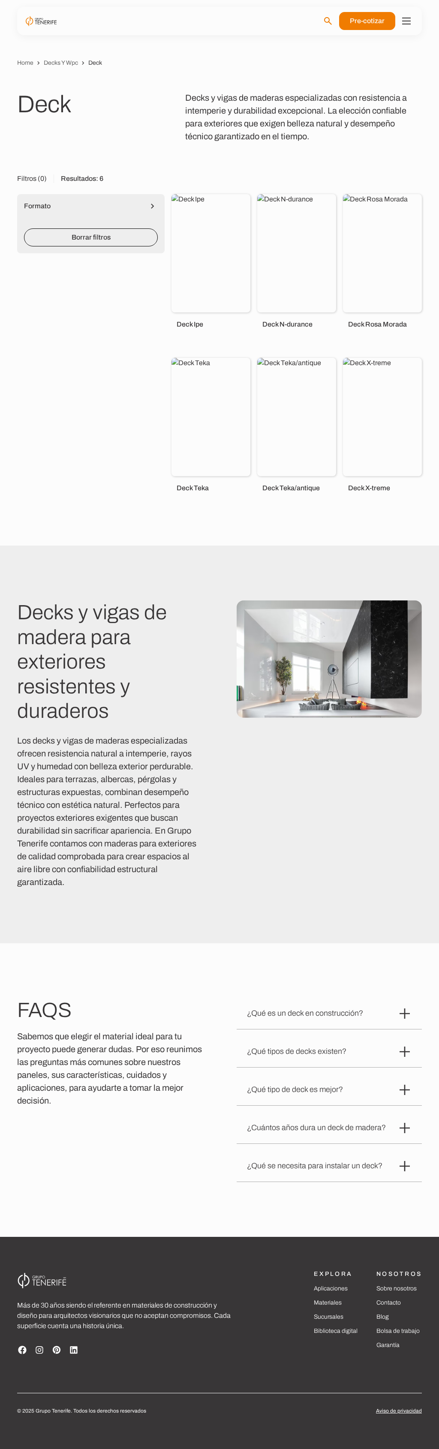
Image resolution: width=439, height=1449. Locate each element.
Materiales (328, 1302)
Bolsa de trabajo (398, 1331)
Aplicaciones (331, 1288)
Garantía (388, 1345)
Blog (382, 1317)
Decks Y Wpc (61, 63)
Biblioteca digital (336, 1331)
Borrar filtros (91, 237)
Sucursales (328, 1317)
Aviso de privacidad (399, 1411)
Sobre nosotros (396, 1288)
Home (25, 63)
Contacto (388, 1302)
